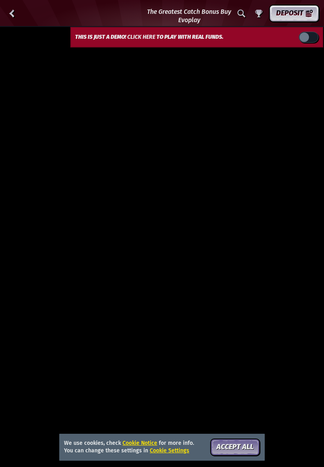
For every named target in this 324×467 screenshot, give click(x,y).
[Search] (241, 13)
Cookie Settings (169, 451)
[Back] (12, 13)
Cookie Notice (139, 443)
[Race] (259, 13)
